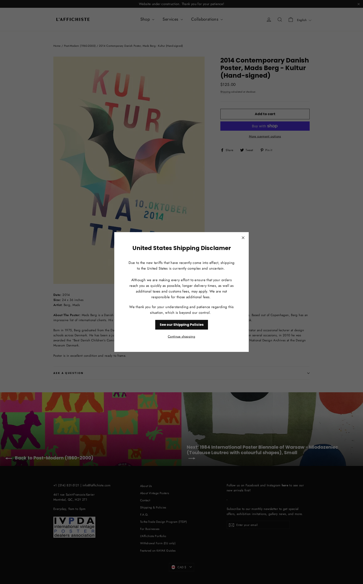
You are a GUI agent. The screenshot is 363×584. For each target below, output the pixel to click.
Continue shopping (181, 336)
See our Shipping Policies (182, 324)
